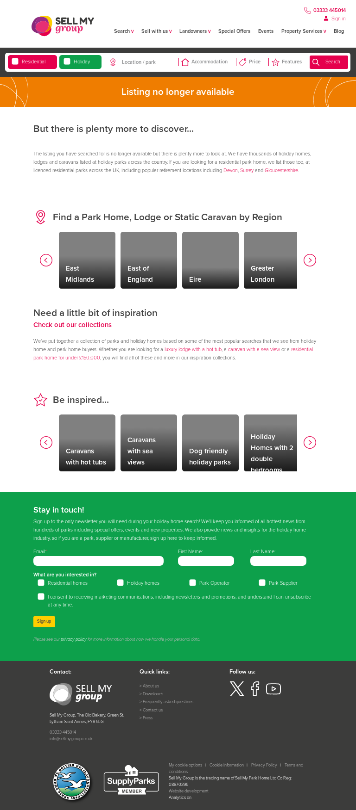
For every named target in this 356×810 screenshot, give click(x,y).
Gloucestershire (281, 170)
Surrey (247, 170)
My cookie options (185, 765)
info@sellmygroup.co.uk (71, 739)
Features (292, 61)
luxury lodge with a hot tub (193, 349)
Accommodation (209, 61)
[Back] (46, 261)
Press (148, 718)
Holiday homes (143, 583)
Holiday (82, 61)
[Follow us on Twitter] (236, 695)
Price (255, 61)
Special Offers (234, 31)
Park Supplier (283, 583)
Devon (230, 170)
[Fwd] (310, 261)
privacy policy (74, 639)
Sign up (44, 621)
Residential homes (68, 583)
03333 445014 (329, 10)
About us (151, 686)
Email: (39, 551)
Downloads (153, 694)
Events (265, 31)
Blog (339, 31)
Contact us (153, 710)
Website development (189, 791)
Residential (33, 61)
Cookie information (227, 765)
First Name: (190, 551)
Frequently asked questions (168, 702)
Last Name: (262, 551)
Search (332, 61)
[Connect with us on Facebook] (255, 695)
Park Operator (214, 583)
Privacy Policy (264, 765)
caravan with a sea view (254, 349)
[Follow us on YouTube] (273, 695)
